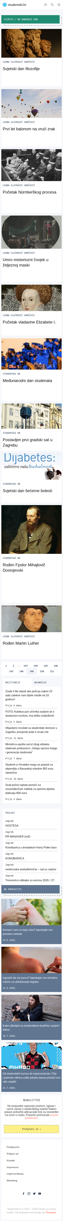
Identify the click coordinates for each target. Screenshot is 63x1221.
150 (42, 671)
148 (21, 671)
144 (36, 665)
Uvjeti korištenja (15, 1173)
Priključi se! (13, 1153)
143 (26, 665)
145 (46, 665)
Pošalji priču (13, 1147)
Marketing (12, 1180)
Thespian (51, 1212)
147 (11, 671)
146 (56, 665)
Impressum (13, 1167)
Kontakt (11, 1160)
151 (52, 671)
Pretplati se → (31, 1129)
